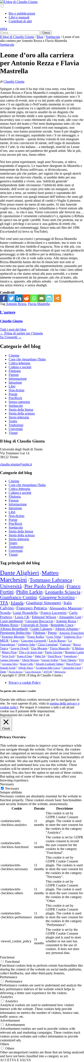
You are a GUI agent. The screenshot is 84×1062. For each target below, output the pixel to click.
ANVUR (48, 672)
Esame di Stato (24, 656)
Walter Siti (40, 656)
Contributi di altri (20, 21)
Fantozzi (65, 644)
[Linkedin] (19, 298)
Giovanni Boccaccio (39, 621)
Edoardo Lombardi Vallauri (50, 663)
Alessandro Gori (70, 617)
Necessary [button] (7, 784)
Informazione (18, 378)
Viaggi (13, 433)
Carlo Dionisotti (33, 672)
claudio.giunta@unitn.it (16, 464)
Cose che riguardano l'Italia (27, 359)
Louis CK (22, 617)
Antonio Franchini (71, 633)
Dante (3, 671)
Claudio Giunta (13, 81)
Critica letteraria (19, 363)
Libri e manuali (19, 17)
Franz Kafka (35, 636)
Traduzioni (16, 425)
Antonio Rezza (16, 304)
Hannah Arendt (8, 667)
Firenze (14, 375)
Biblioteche (60, 672)
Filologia (15, 371)
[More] (57, 298)
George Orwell (20, 648)
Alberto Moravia (30, 660)
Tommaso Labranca (51, 580)
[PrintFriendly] (49, 298)
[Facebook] (4, 298)
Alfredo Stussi (25, 667)
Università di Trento (34, 625)
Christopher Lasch (71, 667)
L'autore (7, 312)
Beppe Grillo (26, 663)
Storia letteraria (19, 417)
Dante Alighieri (19, 572)
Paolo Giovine (53, 652)
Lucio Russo (57, 640)
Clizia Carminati (48, 644)
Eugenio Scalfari (49, 660)
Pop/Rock (15, 398)
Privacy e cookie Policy (25, 682)
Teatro (13, 421)
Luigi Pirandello (25, 613)
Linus (15, 640)
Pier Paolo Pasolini (44, 586)
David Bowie (54, 656)
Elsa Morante (39, 648)
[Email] (41, 298)
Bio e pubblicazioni (22, 13)
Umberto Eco (73, 636)
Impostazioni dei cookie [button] (16, 715)
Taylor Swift (8, 656)
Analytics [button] (6, 997)
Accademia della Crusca (48, 667)
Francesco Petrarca (31, 608)
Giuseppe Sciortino (57, 597)
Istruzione (15, 382)
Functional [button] (7, 957)
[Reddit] (26, 298)
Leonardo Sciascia (62, 592)
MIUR (4, 640)
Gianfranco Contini (18, 597)
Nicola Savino (16, 672)
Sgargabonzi (70, 656)
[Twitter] (11, 298)
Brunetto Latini (74, 652)
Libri (12, 386)
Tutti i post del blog (13, 329)
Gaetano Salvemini (9, 660)
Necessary (12, 788)
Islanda (17, 602)
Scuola (5, 612)
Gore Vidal (54, 636)
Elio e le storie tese (30, 652)
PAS (81, 660)
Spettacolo (7, 44)
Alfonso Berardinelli (14, 629)
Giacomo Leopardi (33, 640)
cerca (3, 28)
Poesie (13, 394)
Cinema (14, 355)
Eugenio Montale (13, 636)
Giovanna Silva (9, 663)
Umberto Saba (26, 644)
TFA (4, 602)
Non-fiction (16, 390)
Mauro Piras (9, 652)
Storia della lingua (21, 409)
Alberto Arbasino (66, 629)
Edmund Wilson (44, 617)
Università (16, 429)
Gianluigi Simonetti (43, 602)
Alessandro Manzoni (65, 608)
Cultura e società (20, 367)
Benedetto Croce (62, 625)
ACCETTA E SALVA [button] (15, 1060)
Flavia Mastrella (39, 304)
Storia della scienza (22, 413)
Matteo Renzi (9, 625)
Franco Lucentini (53, 613)
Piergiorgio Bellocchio (15, 633)
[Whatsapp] (34, 298)
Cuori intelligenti (11, 621)
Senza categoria (19, 402)
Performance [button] (8, 977)
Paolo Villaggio (68, 660)
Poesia (52, 633)
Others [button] (4, 1044)
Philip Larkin (29, 592)
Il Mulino (78, 648)
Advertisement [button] (10, 1020)
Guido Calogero (41, 629)
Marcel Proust (73, 663)
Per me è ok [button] (41, 715)
